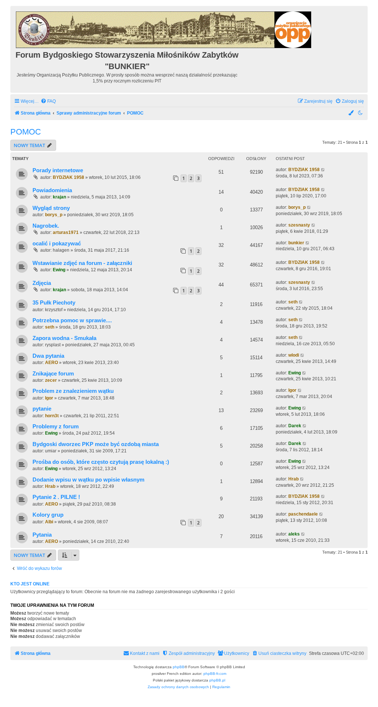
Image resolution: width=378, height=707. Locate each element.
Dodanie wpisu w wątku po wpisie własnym (88, 480)
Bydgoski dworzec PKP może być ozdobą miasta (95, 444)
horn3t (52, 415)
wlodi (293, 355)
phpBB (179, 667)
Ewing (59, 269)
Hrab (50, 486)
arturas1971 (66, 232)
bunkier (296, 242)
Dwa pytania (48, 356)
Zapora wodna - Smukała (64, 338)
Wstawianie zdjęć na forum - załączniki (82, 263)
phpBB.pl (217, 680)
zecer (51, 380)
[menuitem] (48, 101)
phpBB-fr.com (214, 674)
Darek (294, 425)
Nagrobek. (45, 226)
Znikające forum (53, 374)
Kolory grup (47, 515)
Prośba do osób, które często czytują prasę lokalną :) (100, 462)
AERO (51, 362)
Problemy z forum (55, 426)
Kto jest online (29, 584)
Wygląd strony (51, 208)
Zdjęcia (41, 283)
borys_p (53, 214)
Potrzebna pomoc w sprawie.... (72, 320)
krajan (59, 197)
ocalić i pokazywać (56, 244)
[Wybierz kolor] (351, 113)
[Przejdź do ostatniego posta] (323, 170)
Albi (49, 521)
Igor (49, 398)
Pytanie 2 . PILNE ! (56, 497)
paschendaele (303, 514)
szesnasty (299, 225)
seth (293, 302)
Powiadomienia (52, 190)
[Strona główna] (164, 29)
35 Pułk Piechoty (53, 303)
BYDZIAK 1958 (68, 177)
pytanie (41, 409)
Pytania (42, 535)
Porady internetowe (57, 170)
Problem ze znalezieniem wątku (73, 391)
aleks (294, 534)
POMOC (25, 131)
